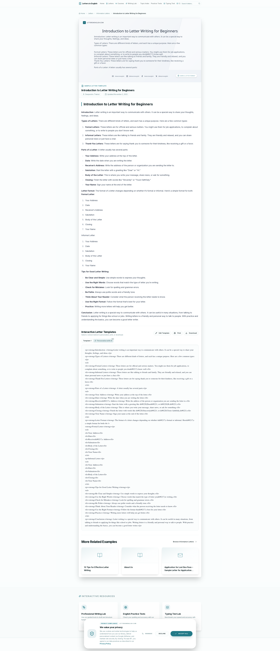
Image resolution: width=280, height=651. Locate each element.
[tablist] (97, 341)
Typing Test (170, 3)
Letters (111, 3)
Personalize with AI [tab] (105, 340)
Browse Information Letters (183, 542)
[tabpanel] (140, 438)
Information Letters (103, 13)
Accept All (183, 633)
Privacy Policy (105, 643)
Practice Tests (156, 3)
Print (179, 333)
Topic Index (144, 3)
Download (193, 333)
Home (102, 3)
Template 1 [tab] (87, 341)
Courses (121, 3)
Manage (148, 633)
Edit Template (164, 333)
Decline (162, 633)
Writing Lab (132, 3)
